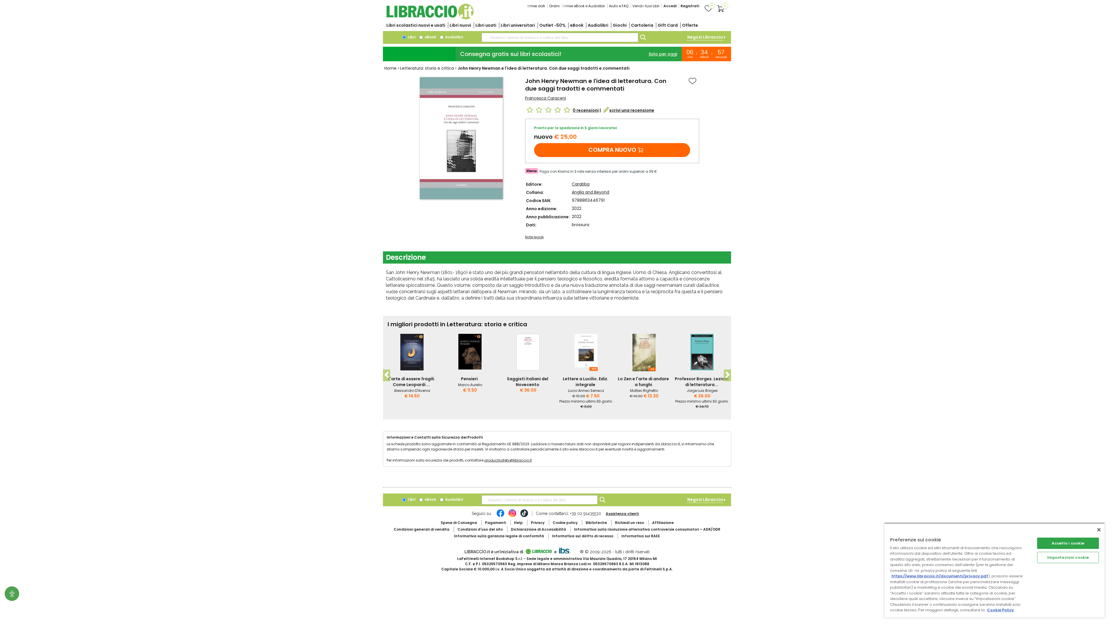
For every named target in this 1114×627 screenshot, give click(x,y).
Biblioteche (596, 522)
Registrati (690, 5)
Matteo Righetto (644, 390)
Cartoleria (642, 25)
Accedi (670, 5)
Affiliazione (663, 522)
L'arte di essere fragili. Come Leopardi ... (411, 382)
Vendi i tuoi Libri (645, 5)
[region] (994, 570)
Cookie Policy (1000, 610)
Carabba (580, 184)
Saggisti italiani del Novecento (527, 382)
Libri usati (485, 25)
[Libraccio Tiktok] (524, 516)
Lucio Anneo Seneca (586, 390)
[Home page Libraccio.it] (430, 18)
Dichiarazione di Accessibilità (538, 529)
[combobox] (560, 37)
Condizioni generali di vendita (421, 529)
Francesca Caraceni (545, 98)
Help (518, 522)
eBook (576, 25)
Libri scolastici (415, 25)
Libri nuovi (460, 25)
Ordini (554, 5)
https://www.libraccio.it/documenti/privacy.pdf (939, 576)
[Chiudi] (1099, 529)
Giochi (620, 25)
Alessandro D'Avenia (412, 390)
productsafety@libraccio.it (508, 460)
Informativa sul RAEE (640, 536)
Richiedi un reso (629, 522)
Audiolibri (598, 25)
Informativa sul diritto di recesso (582, 536)
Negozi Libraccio (705, 37)
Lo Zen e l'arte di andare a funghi (643, 382)
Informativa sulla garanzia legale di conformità (499, 536)
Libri (411, 37)
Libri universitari (518, 25)
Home (390, 68)
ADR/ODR (647, 529)
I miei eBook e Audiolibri (584, 5)
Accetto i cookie (1068, 543)
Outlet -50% (552, 25)
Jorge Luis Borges (702, 390)
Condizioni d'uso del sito (480, 529)
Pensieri (469, 379)
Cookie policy (565, 522)
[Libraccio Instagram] (512, 516)
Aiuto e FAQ (618, 5)
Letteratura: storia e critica (427, 68)
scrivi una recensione (631, 110)
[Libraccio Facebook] (500, 516)
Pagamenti (495, 522)
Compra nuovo (612, 150)
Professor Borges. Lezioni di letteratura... (701, 382)
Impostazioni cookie (1068, 557)
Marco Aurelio (470, 384)
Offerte (690, 25)
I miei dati (536, 5)
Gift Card (668, 25)
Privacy (538, 522)
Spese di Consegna (459, 522)
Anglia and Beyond (590, 192)
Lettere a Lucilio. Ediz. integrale (585, 382)
